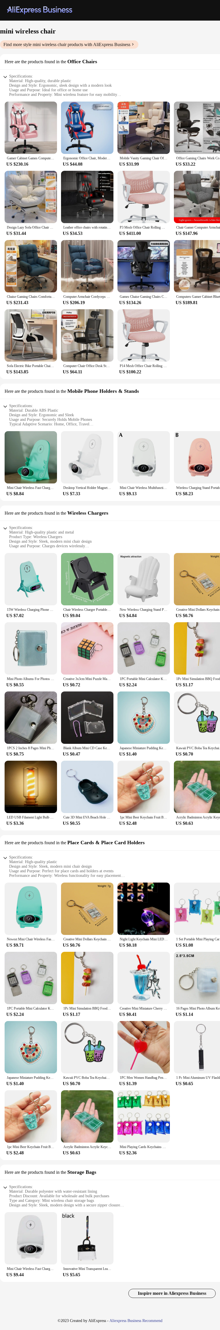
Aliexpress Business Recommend (135, 1321)
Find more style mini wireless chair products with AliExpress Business (66, 44)
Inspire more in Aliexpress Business (172, 1293)
